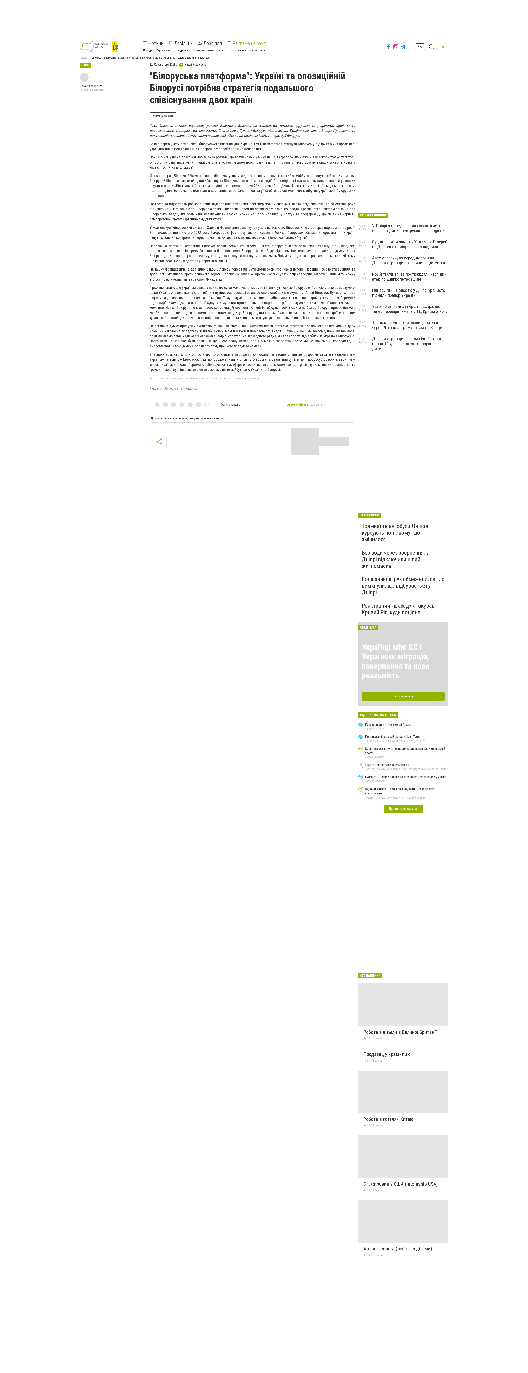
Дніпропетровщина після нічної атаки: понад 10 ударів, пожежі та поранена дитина (407, 343)
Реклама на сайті (250, 43)
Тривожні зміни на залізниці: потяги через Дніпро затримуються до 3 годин (408, 325)
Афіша (223, 50)
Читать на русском (163, 116)
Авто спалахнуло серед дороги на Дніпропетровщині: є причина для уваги (408, 260)
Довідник (183, 43)
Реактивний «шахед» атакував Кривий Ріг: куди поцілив (398, 609)
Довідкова (181, 50)
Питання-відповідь (203, 50)
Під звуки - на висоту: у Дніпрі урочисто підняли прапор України (408, 293)
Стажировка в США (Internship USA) (400, 1184)
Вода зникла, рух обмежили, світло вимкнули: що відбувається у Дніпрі (403, 586)
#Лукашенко (188, 388)
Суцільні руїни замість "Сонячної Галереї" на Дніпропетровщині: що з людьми (409, 244)
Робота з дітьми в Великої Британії (400, 1032)
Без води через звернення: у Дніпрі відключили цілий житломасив (395, 559)
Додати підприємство (403, 809)
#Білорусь (171, 388)
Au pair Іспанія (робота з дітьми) (397, 1249)
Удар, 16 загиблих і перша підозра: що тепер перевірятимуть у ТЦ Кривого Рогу (409, 309)
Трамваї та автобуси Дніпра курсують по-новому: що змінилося (395, 533)
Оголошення (238, 50)
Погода (147, 50)
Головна (84, 57)
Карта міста (163, 50)
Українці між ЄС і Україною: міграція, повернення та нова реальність (395, 661)
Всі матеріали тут (403, 696)
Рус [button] (420, 46)
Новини (156, 43)
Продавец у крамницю (387, 1054)
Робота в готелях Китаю (388, 1119)
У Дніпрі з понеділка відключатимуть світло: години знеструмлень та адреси (408, 228)
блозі (235, 149)
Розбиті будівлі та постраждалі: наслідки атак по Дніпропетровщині (409, 277)
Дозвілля (212, 43)
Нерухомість (257, 50)
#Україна (156, 388)
